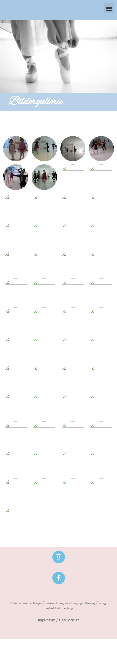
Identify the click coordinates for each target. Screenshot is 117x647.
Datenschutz (69, 620)
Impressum (46, 620)
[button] (109, 8)
